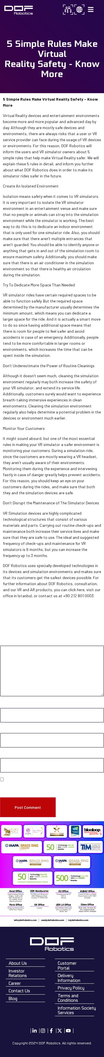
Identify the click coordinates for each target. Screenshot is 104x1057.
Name (5, 705)
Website (6, 755)
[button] (90, 9)
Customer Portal (67, 965)
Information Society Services (77, 1010)
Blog (13, 998)
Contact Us (19, 990)
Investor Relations (18, 973)
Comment (9, 643)
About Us (18, 963)
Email (5, 730)
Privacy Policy (71, 988)
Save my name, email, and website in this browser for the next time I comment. (52, 787)
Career (15, 983)
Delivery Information (69, 978)
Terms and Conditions (68, 998)
